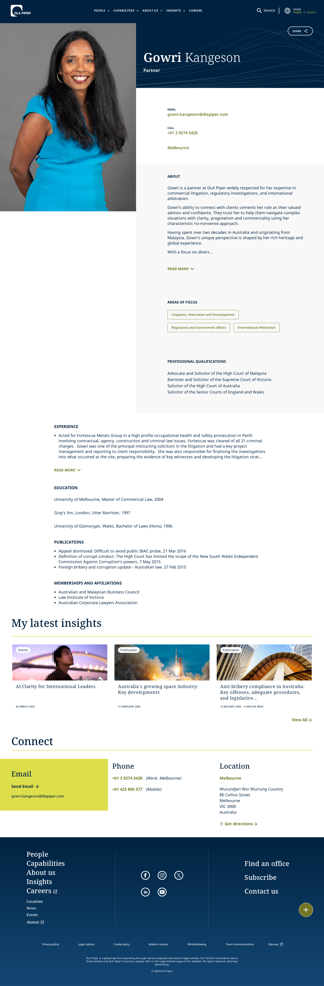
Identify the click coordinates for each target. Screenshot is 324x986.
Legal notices (86, 944)
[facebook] (145, 875)
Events (32, 914)
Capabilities (123, 10)
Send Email (22, 786)
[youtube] (162, 892)
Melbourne (178, 147)
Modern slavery (158, 944)
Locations (34, 901)
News (31, 908)
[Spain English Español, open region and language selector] (287, 11)
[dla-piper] (22, 11)
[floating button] (306, 910)
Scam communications (240, 944)
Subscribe (261, 877)
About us (150, 10)
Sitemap (273, 944)
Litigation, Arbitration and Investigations (203, 314)
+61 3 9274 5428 (182, 132)
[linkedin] (145, 892)
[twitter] (178, 875)
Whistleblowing (196, 944)
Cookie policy (122, 944)
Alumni (32, 922)
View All (299, 719)
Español (311, 12)
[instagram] (162, 875)
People (99, 10)
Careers (195, 10)
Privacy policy (50, 944)
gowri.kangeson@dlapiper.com (197, 114)
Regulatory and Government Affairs (198, 327)
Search (270, 10)
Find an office (267, 863)
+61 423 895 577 (127, 789)
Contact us (261, 891)
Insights (173, 10)
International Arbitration (257, 327)
